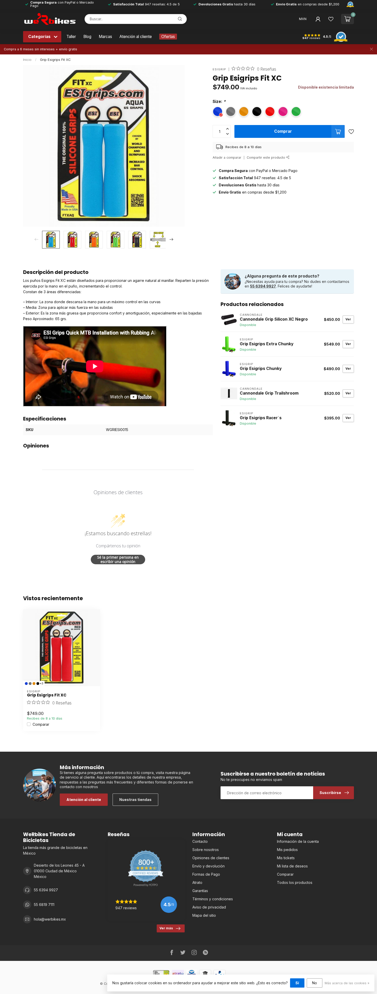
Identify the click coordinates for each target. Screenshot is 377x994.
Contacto (200, 841)
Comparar (41, 724)
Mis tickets (286, 858)
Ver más (166, 928)
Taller (71, 36)
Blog (87, 36)
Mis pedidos (287, 849)
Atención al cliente (136, 36)
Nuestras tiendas (135, 799)
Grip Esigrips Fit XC (55, 60)
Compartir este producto (266, 157)
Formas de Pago (206, 874)
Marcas (105, 36)
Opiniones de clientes (210, 858)
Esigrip (219, 69)
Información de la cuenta (298, 841)
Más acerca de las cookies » (347, 983)
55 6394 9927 (263, 286)
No (314, 983)
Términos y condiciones (212, 899)
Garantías (200, 890)
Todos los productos (294, 882)
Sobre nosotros (205, 849)
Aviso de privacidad (209, 907)
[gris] (30, 683)
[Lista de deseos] (330, 19)
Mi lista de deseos (292, 866)
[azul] (26, 683)
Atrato (197, 882)
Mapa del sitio (204, 915)
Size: (219, 101)
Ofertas (168, 36)
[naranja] (34, 683)
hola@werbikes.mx (50, 919)
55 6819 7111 (44, 904)
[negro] (37, 683)
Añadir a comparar (227, 157)
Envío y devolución (208, 866)
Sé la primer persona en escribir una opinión (118, 559)
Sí (297, 983)
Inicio (27, 60)
